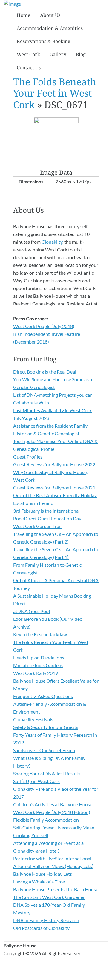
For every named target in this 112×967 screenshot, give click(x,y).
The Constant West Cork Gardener (49, 897)
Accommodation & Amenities (50, 28)
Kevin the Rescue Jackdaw (40, 634)
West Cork (28, 54)
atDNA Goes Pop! (31, 611)
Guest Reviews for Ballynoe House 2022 (54, 464)
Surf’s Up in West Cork (36, 781)
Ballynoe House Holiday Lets (42, 874)
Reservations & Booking (43, 41)
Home (23, 15)
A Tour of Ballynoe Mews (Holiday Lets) (53, 866)
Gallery (58, 54)
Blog (81, 54)
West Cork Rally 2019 (35, 673)
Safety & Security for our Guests (45, 727)
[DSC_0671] (56, 121)
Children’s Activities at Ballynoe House (52, 804)
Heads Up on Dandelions (38, 657)
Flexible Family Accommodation (46, 820)
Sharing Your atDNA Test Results (46, 773)
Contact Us (29, 67)
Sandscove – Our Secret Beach (44, 750)
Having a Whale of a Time (39, 881)
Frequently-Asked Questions (43, 696)
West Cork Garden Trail (37, 526)
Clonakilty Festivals (33, 719)
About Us (50, 15)
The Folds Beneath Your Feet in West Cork (54, 93)
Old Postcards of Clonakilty (41, 928)
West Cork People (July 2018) (43, 326)
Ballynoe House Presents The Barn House (55, 889)
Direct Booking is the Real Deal (44, 371)
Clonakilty (52, 242)
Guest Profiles (27, 456)
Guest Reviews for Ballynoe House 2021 (54, 487)
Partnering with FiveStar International (52, 858)
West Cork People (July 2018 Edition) (51, 812)
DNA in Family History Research (46, 920)
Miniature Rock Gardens (38, 665)
